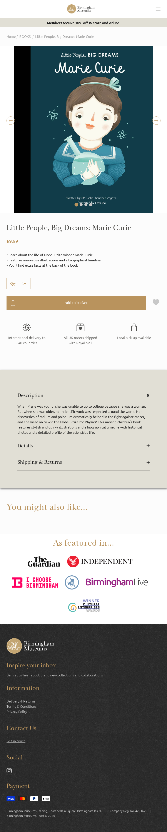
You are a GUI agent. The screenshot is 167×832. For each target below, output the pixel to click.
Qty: (13, 283)
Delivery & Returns (21, 701)
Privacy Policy (17, 711)
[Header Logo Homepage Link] (81, 8)
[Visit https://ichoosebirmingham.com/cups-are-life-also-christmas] (35, 583)
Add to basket (76, 302)
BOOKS (25, 36)
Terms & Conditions (22, 706)
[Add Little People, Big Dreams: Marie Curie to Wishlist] (156, 303)
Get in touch (16, 740)
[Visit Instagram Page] (9, 771)
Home (11, 36)
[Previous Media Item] (156, 120)
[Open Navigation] (158, 9)
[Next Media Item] (11, 120)
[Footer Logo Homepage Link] (30, 646)
